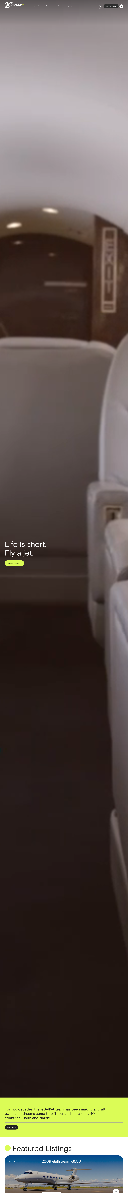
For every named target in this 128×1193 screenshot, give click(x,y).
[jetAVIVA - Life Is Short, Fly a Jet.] (14, 6)
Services (58, 6)
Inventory (31, 6)
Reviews (41, 6)
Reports (49, 6)
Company (69, 6)
